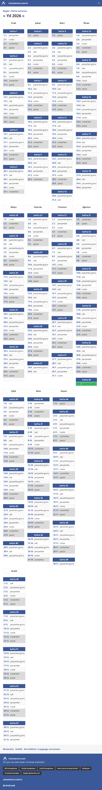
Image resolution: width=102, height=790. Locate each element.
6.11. (55, 432)
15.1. (6, 109)
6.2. (29, 64)
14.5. (6, 289)
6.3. (53, 64)
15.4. (78, 109)
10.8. (78, 272)
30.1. (6, 187)
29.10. (30, 551)
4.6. (29, 231)
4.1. (5, 47)
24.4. (78, 154)
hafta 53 (14, 723)
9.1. (5, 76)
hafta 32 (86, 231)
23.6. (30, 334)
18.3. (54, 130)
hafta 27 (38, 363)
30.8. (78, 371)
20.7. (54, 322)
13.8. (78, 285)
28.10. (30, 547)
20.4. (78, 138)
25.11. (56, 535)
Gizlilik (18, 749)
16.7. (54, 297)
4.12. (6, 595)
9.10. (30, 444)
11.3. (54, 93)
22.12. (6, 694)
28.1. (6, 179)
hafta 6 (38, 43)
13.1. (6, 101)
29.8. (78, 367)
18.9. (6, 489)
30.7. (54, 371)
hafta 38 (13, 469)
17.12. (6, 665)
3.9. (5, 411)
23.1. (6, 150)
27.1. (6, 175)
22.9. (6, 514)
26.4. (78, 162)
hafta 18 (86, 171)
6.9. (5, 424)
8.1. (5, 72)
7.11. (55, 436)
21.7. (54, 326)
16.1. (6, 113)
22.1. (6, 146)
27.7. (54, 359)
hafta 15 (86, 60)
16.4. (78, 113)
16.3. (54, 121)
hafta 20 (13, 272)
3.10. (30, 411)
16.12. (6, 661)
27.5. (6, 359)
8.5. (5, 256)
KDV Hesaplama (11, 768)
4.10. (30, 415)
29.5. (6, 367)
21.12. (6, 690)
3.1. (5, 43)
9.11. (55, 452)
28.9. (6, 547)
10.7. (54, 264)
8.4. (78, 72)
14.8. (78, 289)
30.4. (78, 187)
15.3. (54, 109)
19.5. (6, 318)
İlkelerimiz (8, 749)
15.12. (6, 657)
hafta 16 (86, 97)
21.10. (30, 510)
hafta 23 (38, 215)
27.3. (54, 175)
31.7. (54, 375)
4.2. (29, 56)
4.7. (53, 231)
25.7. (54, 342)
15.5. (6, 293)
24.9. (6, 522)
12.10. (30, 465)
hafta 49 (64, 559)
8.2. (29, 72)
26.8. (78, 355)
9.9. (5, 444)
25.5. (6, 351)
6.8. (78, 248)
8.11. (55, 440)
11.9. (6, 452)
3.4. (78, 43)
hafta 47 (64, 485)
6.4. (78, 64)
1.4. (78, 35)
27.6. (30, 351)
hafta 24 (38, 252)
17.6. (30, 301)
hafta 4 (13, 130)
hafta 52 (14, 686)
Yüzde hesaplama (28, 768)
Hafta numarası (19, 11)
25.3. (54, 167)
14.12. (6, 653)
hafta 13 (62, 154)
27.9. (6, 535)
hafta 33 (86, 268)
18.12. (6, 669)
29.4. (78, 183)
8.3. (53, 72)
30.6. (30, 371)
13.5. (6, 285)
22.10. (30, 514)
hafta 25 (38, 289)
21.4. (78, 142)
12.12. (6, 636)
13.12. (6, 641)
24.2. (30, 162)
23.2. (30, 158)
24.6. (30, 338)
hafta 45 (64, 411)
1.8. (78, 219)
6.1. (5, 64)
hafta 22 (13, 346)
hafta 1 (13, 31)
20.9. (6, 498)
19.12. (6, 673)
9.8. (78, 260)
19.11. (56, 502)
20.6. (30, 314)
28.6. (30, 355)
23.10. (30, 518)
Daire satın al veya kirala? (67, 768)
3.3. (53, 51)
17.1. (6, 117)
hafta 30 (62, 318)
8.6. (29, 256)
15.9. (6, 477)
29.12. (6, 731)
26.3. (54, 171)
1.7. (53, 219)
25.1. (6, 158)
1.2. (29, 35)
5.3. (53, 60)
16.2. (30, 121)
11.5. (6, 277)
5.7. (53, 235)
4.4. (78, 47)
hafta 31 (62, 355)
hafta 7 (38, 80)
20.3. (54, 138)
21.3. (54, 142)
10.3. (54, 88)
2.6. (29, 223)
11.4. (78, 84)
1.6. (29, 219)
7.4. (78, 68)
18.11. (56, 498)
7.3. (53, 68)
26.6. (30, 346)
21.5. (6, 326)
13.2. (30, 101)
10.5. (6, 264)
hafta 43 (38, 498)
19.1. (6, 134)
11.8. (78, 277)
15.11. (56, 477)
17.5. (6, 301)
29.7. (54, 367)
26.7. (54, 346)
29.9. (6, 551)
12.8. (78, 281)
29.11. (56, 551)
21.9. (6, 510)
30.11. (56, 563)
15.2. (30, 109)
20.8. (78, 322)
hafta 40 (13, 543)
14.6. (30, 281)
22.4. (78, 146)
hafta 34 (86, 305)
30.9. (6, 555)
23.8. (78, 334)
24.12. (6, 702)
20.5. (6, 322)
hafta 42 (38, 461)
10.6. (30, 264)
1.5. (5, 219)
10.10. (30, 448)
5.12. (6, 599)
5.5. (5, 244)
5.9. (5, 419)
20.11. (56, 506)
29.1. (6, 183)
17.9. (6, 485)
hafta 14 (62, 191)
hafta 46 (64, 448)
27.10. (30, 543)
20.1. (6, 138)
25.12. (6, 706)
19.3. (54, 134)
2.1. (5, 39)
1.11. (55, 403)
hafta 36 (86, 379)
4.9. (5, 415)
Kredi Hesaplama (46, 768)
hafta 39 (13, 506)
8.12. (6, 620)
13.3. (54, 101)
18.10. (30, 489)
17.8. (78, 309)
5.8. (78, 244)
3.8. (78, 235)
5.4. (78, 51)
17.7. (54, 301)
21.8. (78, 326)
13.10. (30, 469)
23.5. (6, 334)
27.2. (30, 175)
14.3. (54, 105)
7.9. (5, 436)
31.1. (6, 191)
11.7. (54, 268)
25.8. (78, 351)
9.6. (29, 260)
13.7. (54, 285)
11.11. (56, 461)
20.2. (30, 138)
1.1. (5, 35)
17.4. (78, 117)
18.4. (78, 121)
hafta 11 (62, 80)
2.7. (53, 223)
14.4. (78, 105)
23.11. (56, 526)
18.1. (6, 121)
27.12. (6, 715)
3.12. (6, 591)
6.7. (53, 248)
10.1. (6, 80)
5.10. (30, 428)
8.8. (78, 256)
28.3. (54, 179)
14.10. (30, 473)
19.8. (78, 318)
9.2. (29, 84)
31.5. (6, 375)
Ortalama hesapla (12, 773)
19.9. (6, 493)
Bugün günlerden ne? (31, 773)
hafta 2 (13, 56)
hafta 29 (62, 281)
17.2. (30, 125)
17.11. (56, 493)
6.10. (30, 432)
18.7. (54, 305)
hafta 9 (38, 154)
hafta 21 (13, 309)
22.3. (54, 146)
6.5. (5, 248)
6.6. (29, 240)
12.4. (78, 88)
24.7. (54, 338)
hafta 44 (38, 535)
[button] (99, 3)
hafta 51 (14, 649)
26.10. (30, 539)
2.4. (78, 39)
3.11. (55, 419)
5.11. (55, 428)
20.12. (6, 678)
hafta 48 (64, 522)
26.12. (6, 710)
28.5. (6, 363)
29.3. (54, 183)
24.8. (78, 346)
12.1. (6, 97)
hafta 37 (13, 432)
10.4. (78, 80)
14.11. (56, 473)
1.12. (6, 583)
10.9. (6, 448)
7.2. (29, 68)
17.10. (30, 485)
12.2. (30, 97)
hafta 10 (62, 43)
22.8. (78, 330)
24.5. (6, 338)
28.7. (54, 363)
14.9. (6, 473)
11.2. (30, 93)
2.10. (30, 407)
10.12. (6, 628)
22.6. (30, 330)
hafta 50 (14, 612)
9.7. (53, 260)
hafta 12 (62, 117)
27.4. (78, 175)
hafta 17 (86, 134)
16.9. (6, 481)
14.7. (54, 289)
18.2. (30, 130)
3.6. (29, 227)
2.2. (29, 47)
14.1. (6, 105)
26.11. (56, 539)
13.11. (56, 469)
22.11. (56, 514)
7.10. (30, 436)
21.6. (30, 318)
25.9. (6, 526)
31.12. (6, 739)
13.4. (78, 101)
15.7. (54, 293)
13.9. (6, 461)
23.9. (6, 518)
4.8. (78, 240)
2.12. (6, 587)
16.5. (6, 297)
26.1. (6, 171)
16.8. (78, 297)
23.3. (54, 158)
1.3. (53, 35)
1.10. (30, 403)
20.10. (30, 506)
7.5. (5, 252)
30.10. (30, 555)
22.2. (30, 146)
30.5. (6, 371)
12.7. (54, 272)
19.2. (30, 134)
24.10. (30, 522)
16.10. (30, 481)
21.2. (30, 142)
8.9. (5, 440)
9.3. (53, 84)
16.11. (56, 489)
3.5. (5, 227)
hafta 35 (86, 342)
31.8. (78, 383)
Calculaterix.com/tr (18, 3)
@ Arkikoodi (9, 785)
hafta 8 (38, 117)
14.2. (30, 105)
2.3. (53, 47)
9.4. (78, 76)
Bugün (6, 11)
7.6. (29, 244)
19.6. (30, 309)
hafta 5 (13, 167)
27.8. (78, 359)
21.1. (6, 142)
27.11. (56, 543)
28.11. (56, 547)
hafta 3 (13, 93)
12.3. (54, 97)
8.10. (30, 440)
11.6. (30, 268)
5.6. (29, 235)
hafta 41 (38, 424)
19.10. (30, 502)
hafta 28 (62, 244)
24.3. (54, 162)
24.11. (56, 530)
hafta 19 (13, 235)
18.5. (6, 314)
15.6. (30, 293)
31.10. (30, 559)
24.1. (6, 154)
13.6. (30, 277)
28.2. (30, 179)
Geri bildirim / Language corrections (42, 749)
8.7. (53, 256)
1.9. (5, 403)
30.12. (6, 735)
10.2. (30, 88)
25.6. (30, 342)
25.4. (78, 158)
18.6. (30, 305)
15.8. (78, 293)
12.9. (6, 456)
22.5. (6, 330)
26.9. (6, 530)
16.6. (30, 297)
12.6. (30, 272)
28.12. (6, 727)
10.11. (56, 456)
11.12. (6, 632)
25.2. (30, 167)
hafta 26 (38, 326)
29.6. (30, 367)
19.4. (78, 125)
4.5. (5, 240)
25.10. (30, 526)
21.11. (56, 510)
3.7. (53, 227)
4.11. (55, 424)
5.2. (29, 60)
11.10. (30, 452)
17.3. (54, 125)
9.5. (5, 260)
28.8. (78, 363)
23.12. (6, 698)
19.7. (54, 309)
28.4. (78, 179)
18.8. (78, 314)
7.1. (5, 68)
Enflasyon (86, 768)
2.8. (78, 223)
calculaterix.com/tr (12, 779)
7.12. (6, 616)
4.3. (53, 56)
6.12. (6, 603)
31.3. (54, 199)
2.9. (5, 407)
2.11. (55, 415)
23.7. (54, 334)
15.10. (30, 477)
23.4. (78, 150)
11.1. (6, 84)
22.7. (54, 330)
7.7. (53, 252)
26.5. (6, 355)
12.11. (56, 465)
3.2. (29, 51)
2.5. (5, 223)
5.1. (5, 60)
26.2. (30, 171)
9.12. (6, 624)
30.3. (54, 195)
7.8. (78, 252)
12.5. (6, 281)
